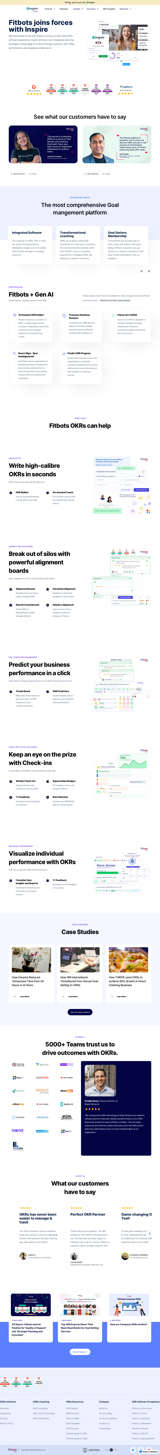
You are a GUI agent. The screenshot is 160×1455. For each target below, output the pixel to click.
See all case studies (80, 1012)
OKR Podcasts (72, 1413)
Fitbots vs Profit (139, 1413)
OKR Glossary (72, 1428)
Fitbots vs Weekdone (142, 1423)
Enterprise (64, 9)
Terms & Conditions (108, 1418)
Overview (4, 1408)
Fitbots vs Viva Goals (142, 1408)
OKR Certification (41, 1418)
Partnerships (105, 1428)
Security (4, 1418)
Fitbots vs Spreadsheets (143, 1438)
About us (103, 1408)
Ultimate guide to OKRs (77, 1438)
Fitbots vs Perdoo (140, 1428)
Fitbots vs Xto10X (140, 1433)
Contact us (104, 1423)
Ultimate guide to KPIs (76, 1433)
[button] (48, 9)
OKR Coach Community (44, 1413)
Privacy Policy (6, 1423)
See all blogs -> (80, 1352)
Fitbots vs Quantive (141, 1418)
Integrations (5, 1413)
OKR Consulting (40, 1408)
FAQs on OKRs (72, 1418)
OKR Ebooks (72, 1408)
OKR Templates (109, 9)
